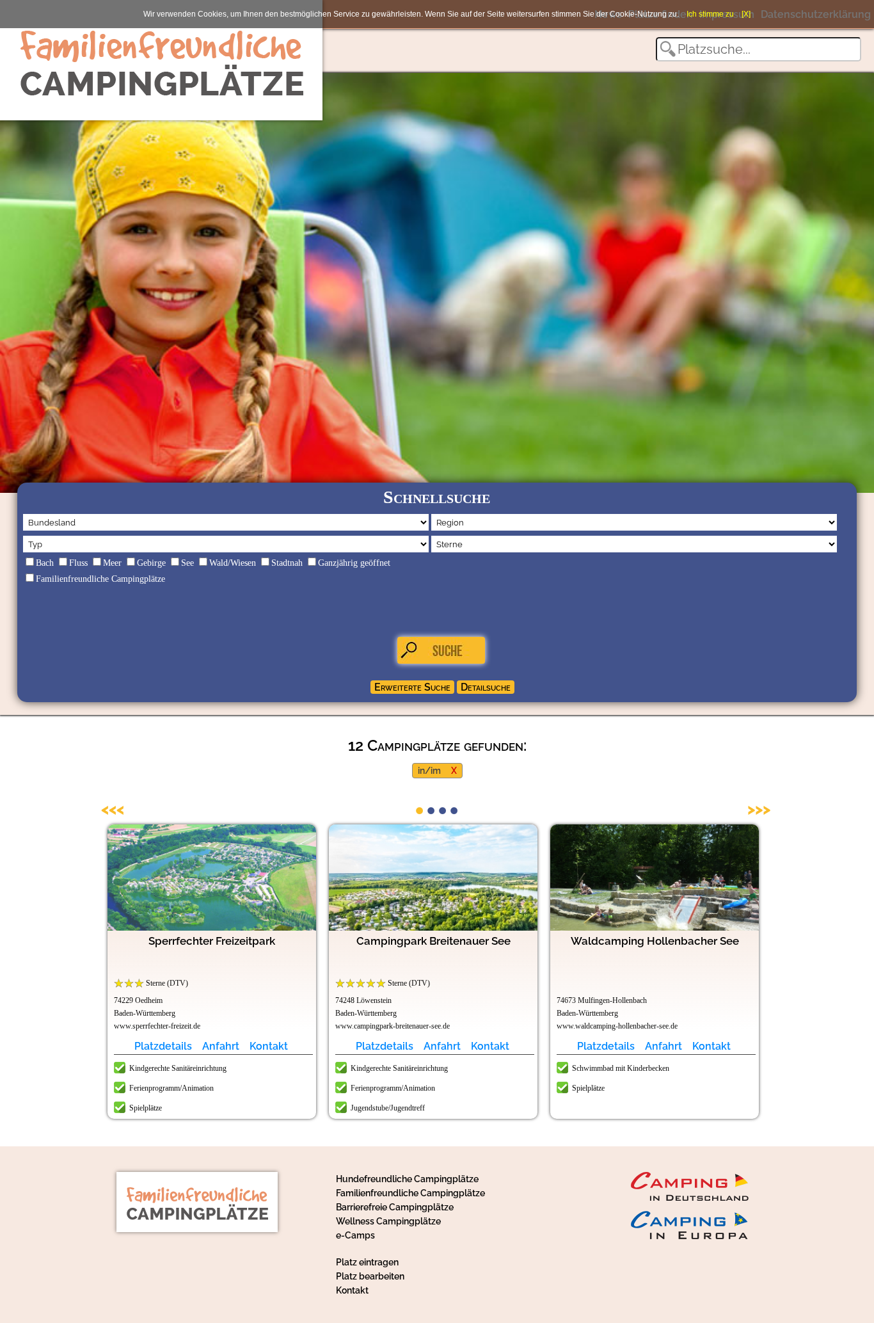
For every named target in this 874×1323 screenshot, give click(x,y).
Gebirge (151, 563)
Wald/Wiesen (232, 563)
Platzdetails (163, 1046)
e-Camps (355, 1235)
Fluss (78, 563)
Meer (112, 563)
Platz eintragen (367, 1262)
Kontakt (269, 1046)
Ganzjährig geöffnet (354, 563)
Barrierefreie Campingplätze (395, 1207)
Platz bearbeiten (370, 1276)
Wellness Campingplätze (388, 1221)
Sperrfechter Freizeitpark (211, 940)
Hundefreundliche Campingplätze (407, 1179)
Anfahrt (220, 1046)
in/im (429, 771)
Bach (45, 563)
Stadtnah (287, 563)
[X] (746, 14)
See (187, 563)
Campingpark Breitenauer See (433, 940)
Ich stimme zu (710, 14)
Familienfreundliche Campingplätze (100, 579)
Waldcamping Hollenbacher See (655, 940)
